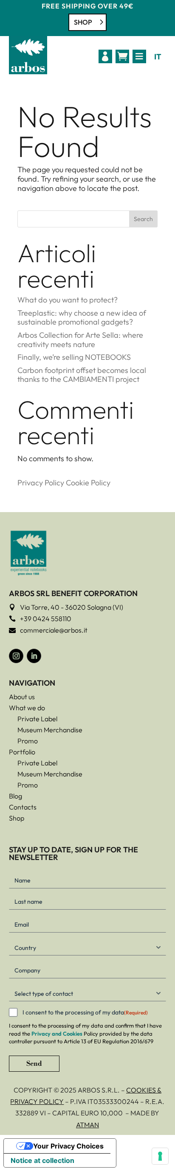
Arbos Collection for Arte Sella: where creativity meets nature (80, 339)
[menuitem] (105, 56)
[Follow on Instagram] (16, 656)
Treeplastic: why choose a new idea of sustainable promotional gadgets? (81, 317)
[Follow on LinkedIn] (34, 656)
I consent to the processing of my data (85, 1012)
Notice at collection (42, 1160)
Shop (83, 22)
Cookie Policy (88, 482)
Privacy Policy (40, 482)
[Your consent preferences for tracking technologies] (160, 1156)
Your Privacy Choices (68, 1146)
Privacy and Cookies (56, 1033)
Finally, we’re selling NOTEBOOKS (74, 357)
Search (143, 219)
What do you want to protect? (67, 300)
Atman (87, 1125)
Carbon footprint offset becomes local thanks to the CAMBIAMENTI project (81, 374)
